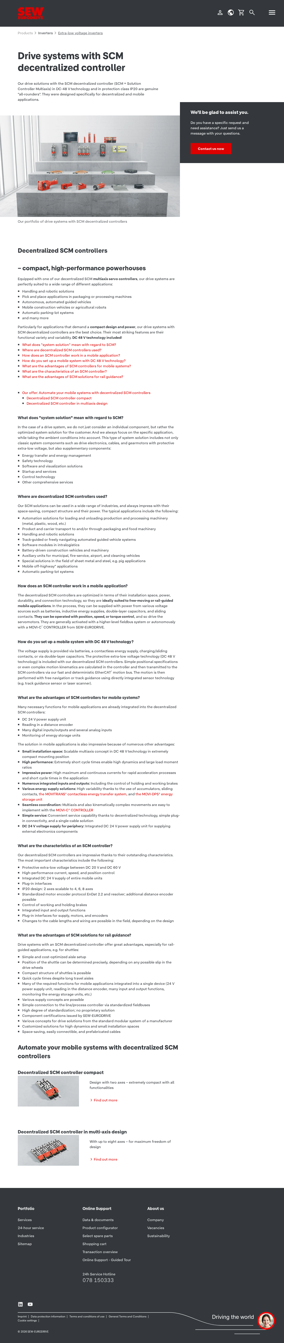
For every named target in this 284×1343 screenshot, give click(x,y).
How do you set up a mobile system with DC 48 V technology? (74, 360)
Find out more (105, 1100)
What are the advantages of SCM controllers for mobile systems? (76, 366)
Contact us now (211, 148)
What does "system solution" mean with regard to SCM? (69, 344)
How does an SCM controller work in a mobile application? (71, 355)
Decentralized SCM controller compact (59, 398)
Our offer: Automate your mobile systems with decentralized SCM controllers (86, 392)
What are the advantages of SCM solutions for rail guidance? (72, 376)
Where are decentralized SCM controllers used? (61, 350)
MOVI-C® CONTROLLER (74, 810)
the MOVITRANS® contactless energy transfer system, (83, 794)
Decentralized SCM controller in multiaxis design (67, 403)
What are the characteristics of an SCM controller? (64, 371)
